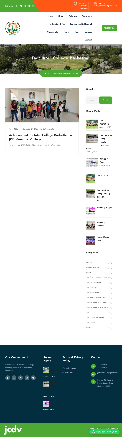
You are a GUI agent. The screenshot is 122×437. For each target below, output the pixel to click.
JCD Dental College (93, 282)
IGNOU (88, 272)
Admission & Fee (57, 24)
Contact (88, 39)
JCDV (88, 312)
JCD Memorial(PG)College (96, 297)
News (76, 32)
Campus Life (52, 32)
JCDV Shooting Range (95, 317)
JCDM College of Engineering (97, 302)
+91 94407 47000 (104, 365)
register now (109, 28)
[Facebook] (16, 6)
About (61, 16)
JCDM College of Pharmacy (97, 307)
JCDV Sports (91, 322)
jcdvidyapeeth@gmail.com (108, 6)
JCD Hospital (91, 287)
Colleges (73, 16)
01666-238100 (83, 9)
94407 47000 (83, 6)
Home (50, 16)
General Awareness (94, 267)
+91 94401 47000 (104, 368)
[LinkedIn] (21, 6)
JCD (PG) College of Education (98, 277)
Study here (87, 16)
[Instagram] (25, 6)
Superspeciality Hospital (81, 24)
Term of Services (69, 368)
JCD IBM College (92, 292)
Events (89, 262)
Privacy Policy (67, 372)
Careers (88, 32)
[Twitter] (29, 6)
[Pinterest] (33, 6)
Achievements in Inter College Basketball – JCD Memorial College (41, 137)
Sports (66, 32)
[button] (104, 431)
